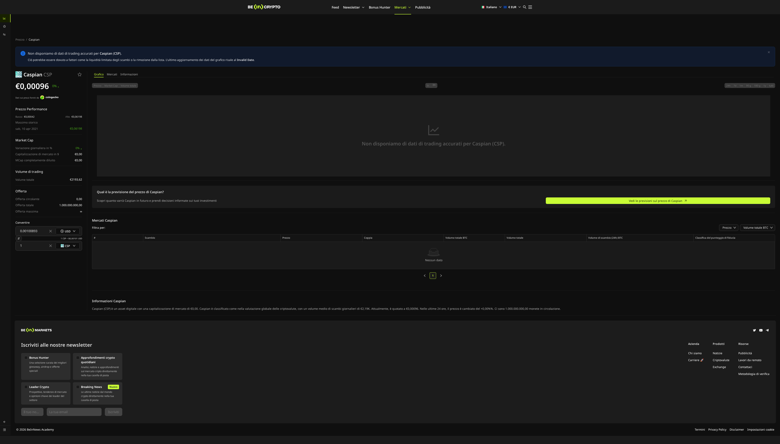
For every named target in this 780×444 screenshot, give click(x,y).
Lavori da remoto (749, 360)
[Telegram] (767, 330)
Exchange (719, 367)
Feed (335, 7)
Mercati (400, 7)
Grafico (99, 74)
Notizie (717, 353)
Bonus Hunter (379, 7)
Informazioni (129, 74)
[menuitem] (5, 18)
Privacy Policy (717, 429)
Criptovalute (721, 360)
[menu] (5, 26)
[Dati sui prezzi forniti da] (49, 98)
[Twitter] (754, 330)
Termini (700, 429)
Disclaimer (737, 429)
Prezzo (19, 39)
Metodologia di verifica (753, 374)
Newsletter (351, 7)
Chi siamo (695, 353)
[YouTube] (761, 330)
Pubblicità (422, 7)
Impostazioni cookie (760, 429)
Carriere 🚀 (696, 360)
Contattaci (745, 367)
